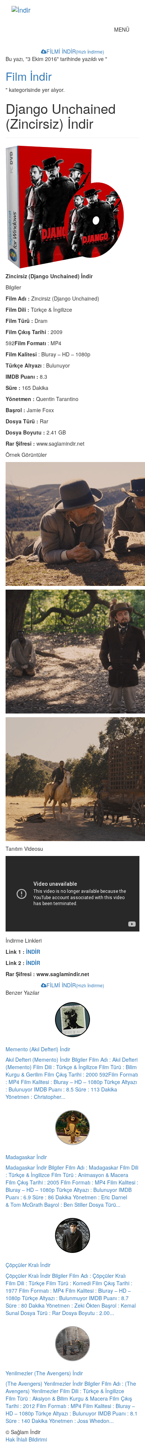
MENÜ (123, 31)
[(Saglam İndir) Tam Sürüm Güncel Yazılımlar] (61, 9)
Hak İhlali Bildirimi (26, 1439)
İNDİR (33, 951)
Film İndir (29, 76)
